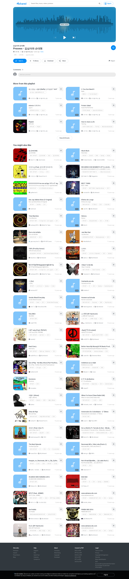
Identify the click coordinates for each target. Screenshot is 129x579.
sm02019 (86, 339)
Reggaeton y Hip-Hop (88, 432)
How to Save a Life (87, 126)
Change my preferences (70, 575)
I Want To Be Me (96, 269)
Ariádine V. (86, 290)
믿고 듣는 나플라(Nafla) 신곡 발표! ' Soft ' (38, 92)
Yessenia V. (86, 274)
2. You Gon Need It (92, 94)
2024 (46, 498)
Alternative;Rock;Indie (107, 126)
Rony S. (85, 535)
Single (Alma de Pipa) (45, 416)
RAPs (92, 453)
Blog (14, 557)
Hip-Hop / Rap (33, 220)
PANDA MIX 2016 (108, 514)
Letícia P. (33, 421)
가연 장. (33, 176)
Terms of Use (99, 550)
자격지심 (41, 172)
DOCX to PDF (78, 555)
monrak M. (86, 192)
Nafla (84, 94)
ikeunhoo (33, 257)
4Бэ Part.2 (41, 335)
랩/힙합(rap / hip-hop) (35, 253)
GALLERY (41, 432)
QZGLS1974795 (51, 514)
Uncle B (91, 155)
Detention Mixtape (98, 351)
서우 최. (17, 51)
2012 (101, 220)
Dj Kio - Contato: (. (35, 469)
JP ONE (106, 220)
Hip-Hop (84, 155)
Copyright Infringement (101, 555)
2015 (108, 237)
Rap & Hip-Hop (86, 204)
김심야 (43, 110)
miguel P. (85, 388)
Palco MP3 (94, 421)
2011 (44, 204)
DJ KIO (38, 463)
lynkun (32, 404)
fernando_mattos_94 (88, 404)
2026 (49, 155)
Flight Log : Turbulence (44, 351)
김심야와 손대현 (30, 54)
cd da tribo (107, 204)
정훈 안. (85, 257)
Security (97, 557)
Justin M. (85, 355)
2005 (100, 400)
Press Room (16, 555)
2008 (96, 155)
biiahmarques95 (35, 437)
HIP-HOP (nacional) (48, 241)
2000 (101, 302)
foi (49, 449)
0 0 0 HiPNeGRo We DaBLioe (46, 188)
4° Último (94, 204)
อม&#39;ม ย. (34, 355)
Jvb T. (32, 306)
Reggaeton (94, 176)
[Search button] (99, 3)
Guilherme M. (34, 372)
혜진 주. (33, 160)
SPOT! (40, 498)
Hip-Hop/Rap (85, 384)
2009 (102, 367)
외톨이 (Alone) (51, 400)
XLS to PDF (78, 557)
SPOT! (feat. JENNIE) (55, 498)
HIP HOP (32, 463)
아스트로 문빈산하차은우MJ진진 (43, 502)
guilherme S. (34, 192)
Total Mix (38, 204)
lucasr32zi (33, 453)
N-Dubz (108, 155)
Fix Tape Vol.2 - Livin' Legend (46, 220)
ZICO (44, 437)
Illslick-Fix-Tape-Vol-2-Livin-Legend (46, 225)
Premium (15, 550)
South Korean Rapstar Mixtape (51, 253)
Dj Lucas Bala (55, 449)
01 (40, 449)
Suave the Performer (98, 110)
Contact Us (37, 559)
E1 (89, 286)
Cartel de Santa (108, 384)
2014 (40, 237)
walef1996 (34, 323)
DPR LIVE (32, 126)
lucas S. (85, 421)
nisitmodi (33, 209)
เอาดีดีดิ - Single (93, 318)
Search (15, 552)
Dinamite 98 (95, 367)
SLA (96, 561)
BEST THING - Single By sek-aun (96, 188)
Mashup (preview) (100, 237)
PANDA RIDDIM (92, 514)
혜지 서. (33, 502)
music (94, 372)
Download (99, 404)
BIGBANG (106, 481)
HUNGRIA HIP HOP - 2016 (95, 498)
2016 (47, 172)
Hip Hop (32, 204)
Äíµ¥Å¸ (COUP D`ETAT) (97, 335)
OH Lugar (38, 367)
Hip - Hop (84, 318)
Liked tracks (42, 160)
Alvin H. (85, 225)
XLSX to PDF (78, 561)
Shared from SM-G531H (44, 421)
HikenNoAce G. (87, 241)
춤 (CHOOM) (42, 155)
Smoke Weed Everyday (52, 302)
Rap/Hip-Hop (33, 188)
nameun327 (34, 290)
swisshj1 (33, 339)
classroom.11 (87, 469)
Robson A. (33, 486)
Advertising (57, 552)
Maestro (38, 400)
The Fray (97, 126)
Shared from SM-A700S (43, 176)
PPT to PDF (78, 559)
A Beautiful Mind (93, 220)
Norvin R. (85, 437)
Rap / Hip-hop (33, 155)
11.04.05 (94, 400)
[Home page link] (21, 3)
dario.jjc (85, 453)
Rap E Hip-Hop (86, 367)
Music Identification (100, 559)
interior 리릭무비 (34, 110)
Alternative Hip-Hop (87, 237)
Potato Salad (86, 110)
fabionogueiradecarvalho (88, 306)
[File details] (20, 93)
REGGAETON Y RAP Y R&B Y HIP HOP (90, 172)
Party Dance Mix (42, 306)
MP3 (15, 54)
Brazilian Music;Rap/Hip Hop (37, 514)
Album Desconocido (105, 172)
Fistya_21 (86, 486)
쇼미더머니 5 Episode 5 (94, 253)
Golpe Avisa (94, 384)
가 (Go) (52, 286)
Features (36, 557)
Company (57, 550)
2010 (90, 465)
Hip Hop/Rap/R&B (86, 351)
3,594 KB (21, 54)
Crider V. (85, 176)
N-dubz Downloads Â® (88, 160)
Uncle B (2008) (101, 160)
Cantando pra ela (108, 286)
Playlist (38, 126)
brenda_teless (87, 502)
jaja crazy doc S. (35, 241)
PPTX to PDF (78, 552)
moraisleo (33, 388)
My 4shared (96, 192)
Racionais (94, 302)
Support (36, 550)
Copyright (57, 555)
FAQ (35, 552)
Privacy (97, 552)
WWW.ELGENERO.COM (101, 432)
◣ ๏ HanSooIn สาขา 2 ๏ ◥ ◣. (88, 323)
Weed (37, 302)
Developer (57, 557)
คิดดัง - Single (42, 530)
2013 (108, 188)
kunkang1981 (34, 225)
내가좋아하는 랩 (28, 51)
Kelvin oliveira (34, 518)
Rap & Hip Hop (86, 302)
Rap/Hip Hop (33, 237)
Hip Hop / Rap (33, 318)
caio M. (85, 209)
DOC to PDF (78, 550)
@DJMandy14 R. (87, 518)
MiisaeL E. (86, 372)
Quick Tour (37, 555)
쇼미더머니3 (39, 286)
